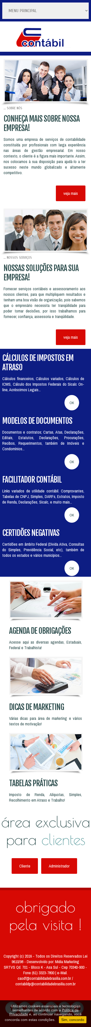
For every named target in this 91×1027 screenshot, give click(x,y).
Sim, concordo (72, 1020)
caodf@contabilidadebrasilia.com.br (45, 978)
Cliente (24, 866)
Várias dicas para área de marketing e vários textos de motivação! (45, 721)
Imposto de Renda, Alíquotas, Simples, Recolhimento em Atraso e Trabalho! (45, 797)
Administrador (59, 866)
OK (72, 402)
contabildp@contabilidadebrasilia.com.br (45, 984)
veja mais (70, 193)
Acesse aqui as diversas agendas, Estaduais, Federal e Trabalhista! (45, 644)
